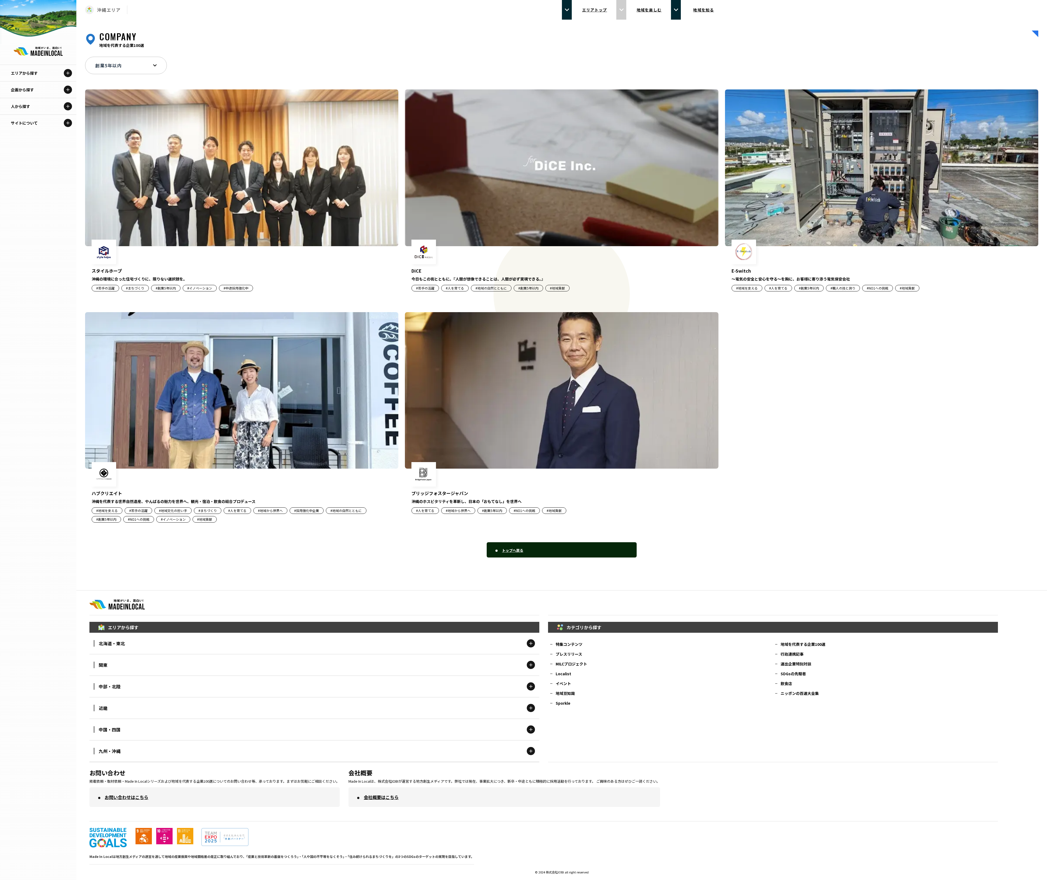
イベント (563, 683)
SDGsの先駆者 (793, 673)
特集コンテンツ (569, 644)
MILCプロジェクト (571, 664)
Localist (563, 673)
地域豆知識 (565, 693)
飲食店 (786, 683)
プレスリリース (569, 654)
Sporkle (563, 703)
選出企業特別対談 (796, 664)
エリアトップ (594, 10)
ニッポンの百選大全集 (800, 693)
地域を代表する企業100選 (803, 644)
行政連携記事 (792, 654)
